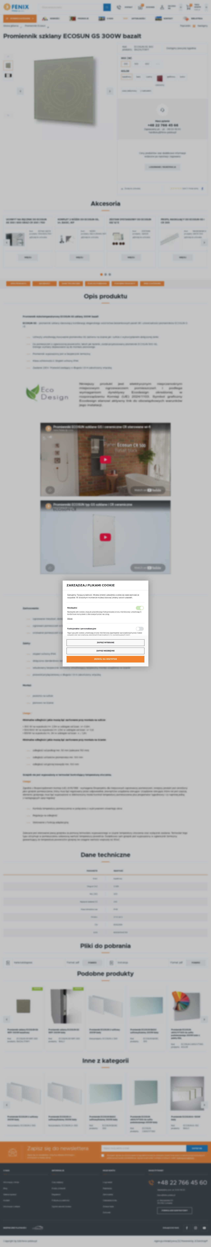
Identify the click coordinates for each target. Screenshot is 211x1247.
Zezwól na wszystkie (105, 659)
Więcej (70, 619)
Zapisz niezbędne (105, 651)
